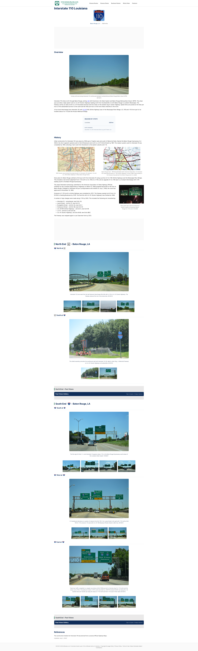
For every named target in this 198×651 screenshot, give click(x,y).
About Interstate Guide (136, 646)
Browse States (104, 3)
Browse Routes (93, 3)
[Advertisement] (99, 38)
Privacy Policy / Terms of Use (122, 646)
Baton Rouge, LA (95, 23)
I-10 (88, 101)
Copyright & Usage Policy (107, 646)
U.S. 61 (85, 109)
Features (134, 3)
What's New (126, 3)
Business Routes (116, 3)
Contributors (99, 647)
